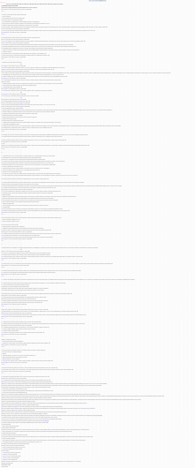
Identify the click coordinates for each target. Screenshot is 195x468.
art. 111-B (21, 106)
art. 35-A (21, 251)
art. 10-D (47, 399)
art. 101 (6, 304)
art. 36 (5, 9)
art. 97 (5, 78)
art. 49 (5, 274)
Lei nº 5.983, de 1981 (45, 420)
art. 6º (5, 325)
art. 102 (6, 99)
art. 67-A (6, 189)
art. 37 (5, 258)
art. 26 (4, 459)
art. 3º (4, 457)
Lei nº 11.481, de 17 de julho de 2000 (96, 415)
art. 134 (6, 129)
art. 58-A (5, 32)
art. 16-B (6, 362)
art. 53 (5, 295)
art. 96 (5, 65)
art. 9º (5, 238)
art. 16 (5, 334)
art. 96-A (20, 71)
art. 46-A (6, 265)
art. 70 (5, 212)
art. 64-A (20, 39)
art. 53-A (20, 28)
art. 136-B (6, 141)
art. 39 (4, 454)
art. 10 (5, 231)
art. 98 (5, 88)
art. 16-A (6, 344)
